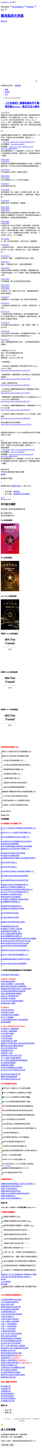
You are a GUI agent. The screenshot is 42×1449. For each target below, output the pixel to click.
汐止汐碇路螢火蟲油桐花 (10, 1302)
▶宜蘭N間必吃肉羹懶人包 (10, 931)
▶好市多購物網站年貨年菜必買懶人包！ (15, 837)
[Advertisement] (18, 38)
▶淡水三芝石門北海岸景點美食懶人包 (15, 892)
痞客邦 (13, 486)
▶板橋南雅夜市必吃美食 (10, 926)
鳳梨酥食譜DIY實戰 (8, 1003)
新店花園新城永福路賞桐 (10, 1309)
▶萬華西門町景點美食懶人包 (11, 906)
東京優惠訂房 (6, 1386)
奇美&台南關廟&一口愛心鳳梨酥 (12, 984)
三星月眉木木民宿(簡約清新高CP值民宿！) (16, 1277)
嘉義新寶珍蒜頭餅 (7, 1065)
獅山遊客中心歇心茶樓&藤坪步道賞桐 (14, 1348)
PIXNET (9, 1419)
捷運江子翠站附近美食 (9, 1188)
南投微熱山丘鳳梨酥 (8, 998)
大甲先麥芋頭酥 (6, 1038)
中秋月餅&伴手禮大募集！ (10, 975)
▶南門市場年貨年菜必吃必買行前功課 (15, 943)
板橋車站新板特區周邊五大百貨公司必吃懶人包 (18, 1184)
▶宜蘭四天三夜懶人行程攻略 (11, 929)
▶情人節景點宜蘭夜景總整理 (11, 934)
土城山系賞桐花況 (7, 1316)
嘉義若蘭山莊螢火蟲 (8, 1377)
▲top (2, 497)
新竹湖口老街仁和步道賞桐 (10, 1343)
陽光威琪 (4, 1284)
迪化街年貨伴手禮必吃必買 (10, 1074)
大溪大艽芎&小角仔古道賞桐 (11, 1333)
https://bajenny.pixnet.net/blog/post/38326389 (15, 379)
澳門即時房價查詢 (7, 1396)
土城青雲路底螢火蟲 (8, 1312)
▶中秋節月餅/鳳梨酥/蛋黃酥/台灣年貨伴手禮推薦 (18, 938)
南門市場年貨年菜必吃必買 (10, 1079)
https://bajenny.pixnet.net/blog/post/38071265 (15, 401)
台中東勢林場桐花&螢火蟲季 (11, 1299)
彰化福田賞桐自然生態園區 (10, 1372)
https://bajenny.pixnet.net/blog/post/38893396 (15, 418)
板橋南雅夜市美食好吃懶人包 (11, 1186)
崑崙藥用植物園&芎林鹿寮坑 (11, 1338)
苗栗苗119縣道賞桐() (14, 1360)
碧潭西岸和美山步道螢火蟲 (10, 1307)
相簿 (6, 89)
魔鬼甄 (3, 474)
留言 (18, 486)
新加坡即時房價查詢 (8, 1398)
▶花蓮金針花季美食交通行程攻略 (13, 853)
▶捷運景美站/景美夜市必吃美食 (12, 908)
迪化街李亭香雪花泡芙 (9, 1048)
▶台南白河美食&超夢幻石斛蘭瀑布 (14, 963)
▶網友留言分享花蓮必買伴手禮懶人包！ (15, 849)
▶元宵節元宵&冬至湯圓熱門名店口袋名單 (16, 841)
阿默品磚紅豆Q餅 (7, 1050)
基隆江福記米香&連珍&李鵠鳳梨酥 (13, 986)
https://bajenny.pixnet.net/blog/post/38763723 (15, 370)
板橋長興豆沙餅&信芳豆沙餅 (11, 1055)
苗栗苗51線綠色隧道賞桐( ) (16, 1363)
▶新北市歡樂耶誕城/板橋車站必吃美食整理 (16, 846)
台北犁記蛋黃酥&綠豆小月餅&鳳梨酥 (14, 1020)
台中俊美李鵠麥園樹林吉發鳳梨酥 (13, 991)
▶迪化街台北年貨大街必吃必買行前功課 (15, 941)
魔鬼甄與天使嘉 (12, 15)
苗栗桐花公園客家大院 (9, 1365)
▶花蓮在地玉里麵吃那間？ (10, 855)
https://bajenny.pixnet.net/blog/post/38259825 (15, 410)
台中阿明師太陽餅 (7, 1034)
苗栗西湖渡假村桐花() (12, 1355)
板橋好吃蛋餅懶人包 (8, 1196)
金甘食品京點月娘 (7, 1010)
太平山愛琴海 (6, 1282)
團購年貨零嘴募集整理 (9, 1077)
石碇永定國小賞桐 (7, 1304)
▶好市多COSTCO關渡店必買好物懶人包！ (16, 832)
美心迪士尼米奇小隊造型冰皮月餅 (13, 1070)
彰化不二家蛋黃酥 (7, 1017)
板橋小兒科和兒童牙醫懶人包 (11, 1198)
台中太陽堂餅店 (6, 1036)
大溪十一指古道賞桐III (9, 1324)
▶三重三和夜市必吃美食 (10, 917)
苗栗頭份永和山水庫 (8, 1350)
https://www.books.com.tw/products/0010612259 (19, 142)
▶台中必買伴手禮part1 (9, 862)
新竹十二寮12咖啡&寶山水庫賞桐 (13, 1346)
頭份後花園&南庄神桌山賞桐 (11, 1353)
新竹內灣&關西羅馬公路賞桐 (11, 1341)
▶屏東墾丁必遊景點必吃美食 (11, 894)
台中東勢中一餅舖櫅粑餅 (10, 1029)
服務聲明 (21, 1421)
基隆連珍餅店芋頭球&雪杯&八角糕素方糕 (16, 989)
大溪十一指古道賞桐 (8, 1329)
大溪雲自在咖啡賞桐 (8, 1331)
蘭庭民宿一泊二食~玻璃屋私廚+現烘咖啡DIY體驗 (19, 1274)
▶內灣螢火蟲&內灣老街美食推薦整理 (14, 876)
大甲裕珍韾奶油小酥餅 (9, 1041)
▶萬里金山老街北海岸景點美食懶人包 (15, 885)
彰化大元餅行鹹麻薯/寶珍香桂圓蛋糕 (14, 1060)
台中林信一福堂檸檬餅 (9, 1031)
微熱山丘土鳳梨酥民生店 (10, 996)
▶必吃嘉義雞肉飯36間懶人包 (11, 936)
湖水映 (3, 1279)
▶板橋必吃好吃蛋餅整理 (10, 844)
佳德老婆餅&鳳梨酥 (8, 981)
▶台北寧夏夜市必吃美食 (10, 913)
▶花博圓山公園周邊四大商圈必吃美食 (15, 899)
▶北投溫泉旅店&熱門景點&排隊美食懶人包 (17, 889)
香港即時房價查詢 (7, 1394)
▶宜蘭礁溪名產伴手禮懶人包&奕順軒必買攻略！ (18, 858)
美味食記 (16, 491)
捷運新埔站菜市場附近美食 (10, 1191)
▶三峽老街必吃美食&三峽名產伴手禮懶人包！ (18, 871)
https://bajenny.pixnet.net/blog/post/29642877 (15, 385)
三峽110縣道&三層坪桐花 (10, 1321)
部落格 (7, 92)
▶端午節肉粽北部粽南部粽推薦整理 (14, 946)
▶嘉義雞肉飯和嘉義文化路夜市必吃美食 (15, 959)
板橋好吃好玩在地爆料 (21, 494)
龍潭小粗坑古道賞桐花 (9, 1336)
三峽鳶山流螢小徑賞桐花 (10, 1319)
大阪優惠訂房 (6, 1389)
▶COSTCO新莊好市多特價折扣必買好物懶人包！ (19, 828)
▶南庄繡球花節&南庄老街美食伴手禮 (14, 880)
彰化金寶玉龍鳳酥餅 (8, 1063)
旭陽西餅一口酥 (6, 1053)
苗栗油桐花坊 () (10, 1358)
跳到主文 (4, 21)
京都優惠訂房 (6, 1391)
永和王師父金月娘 (7, 1012)
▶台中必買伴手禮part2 (9, 867)
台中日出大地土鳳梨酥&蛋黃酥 (12, 1001)
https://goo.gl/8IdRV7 (18, 144)
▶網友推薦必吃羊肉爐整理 (10, 897)
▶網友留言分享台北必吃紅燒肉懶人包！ (15, 950)
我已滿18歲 (5, 1445)
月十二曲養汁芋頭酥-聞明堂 (11, 1058)
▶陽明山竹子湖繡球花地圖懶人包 (13, 887)
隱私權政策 (36, 1419)
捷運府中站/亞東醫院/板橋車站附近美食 (15, 1193)
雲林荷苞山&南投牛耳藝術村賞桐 (13, 1375)
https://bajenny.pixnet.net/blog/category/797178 (16, 424)
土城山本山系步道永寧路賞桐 (11, 1314)
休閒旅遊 (17, 85)
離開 (11, 1445)
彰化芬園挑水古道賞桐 (9, 1370)
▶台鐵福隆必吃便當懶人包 (10, 902)
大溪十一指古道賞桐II (9, 1326)
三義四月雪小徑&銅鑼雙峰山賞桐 (13, 1367)
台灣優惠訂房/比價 (7, 1401)
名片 (6, 94)
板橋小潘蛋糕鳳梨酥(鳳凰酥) (11, 993)
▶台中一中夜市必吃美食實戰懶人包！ (15, 955)
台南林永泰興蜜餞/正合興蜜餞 (11, 1067)
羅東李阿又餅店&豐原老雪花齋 (12, 1046)
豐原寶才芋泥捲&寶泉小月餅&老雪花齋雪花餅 (17, 1043)
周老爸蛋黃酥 (6, 1022)
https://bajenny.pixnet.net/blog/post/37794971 (15, 393)
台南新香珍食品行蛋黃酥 (10, 1015)
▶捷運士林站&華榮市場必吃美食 (13, 922)
